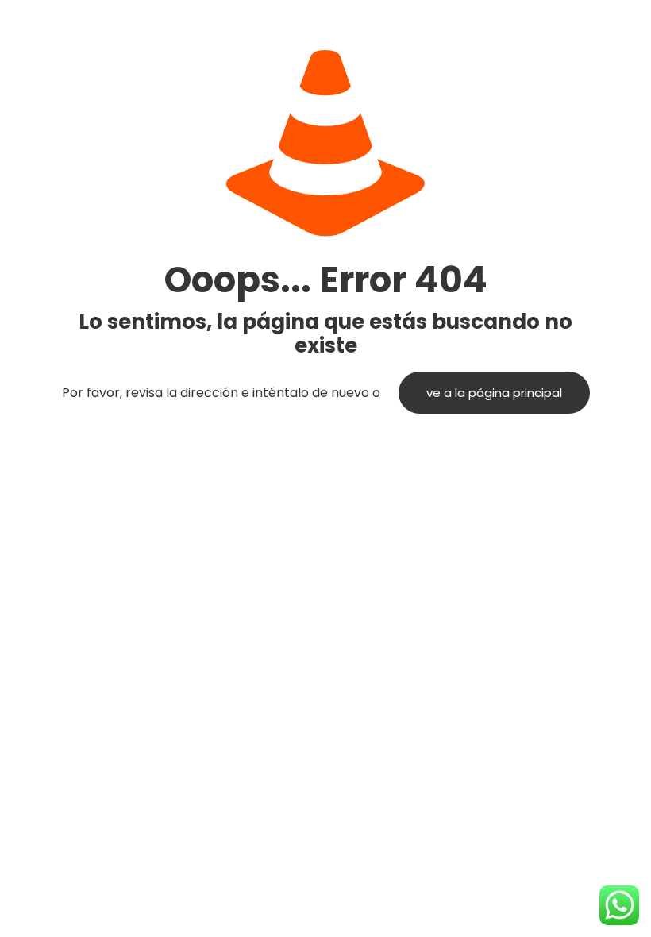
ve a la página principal (494, 392)
